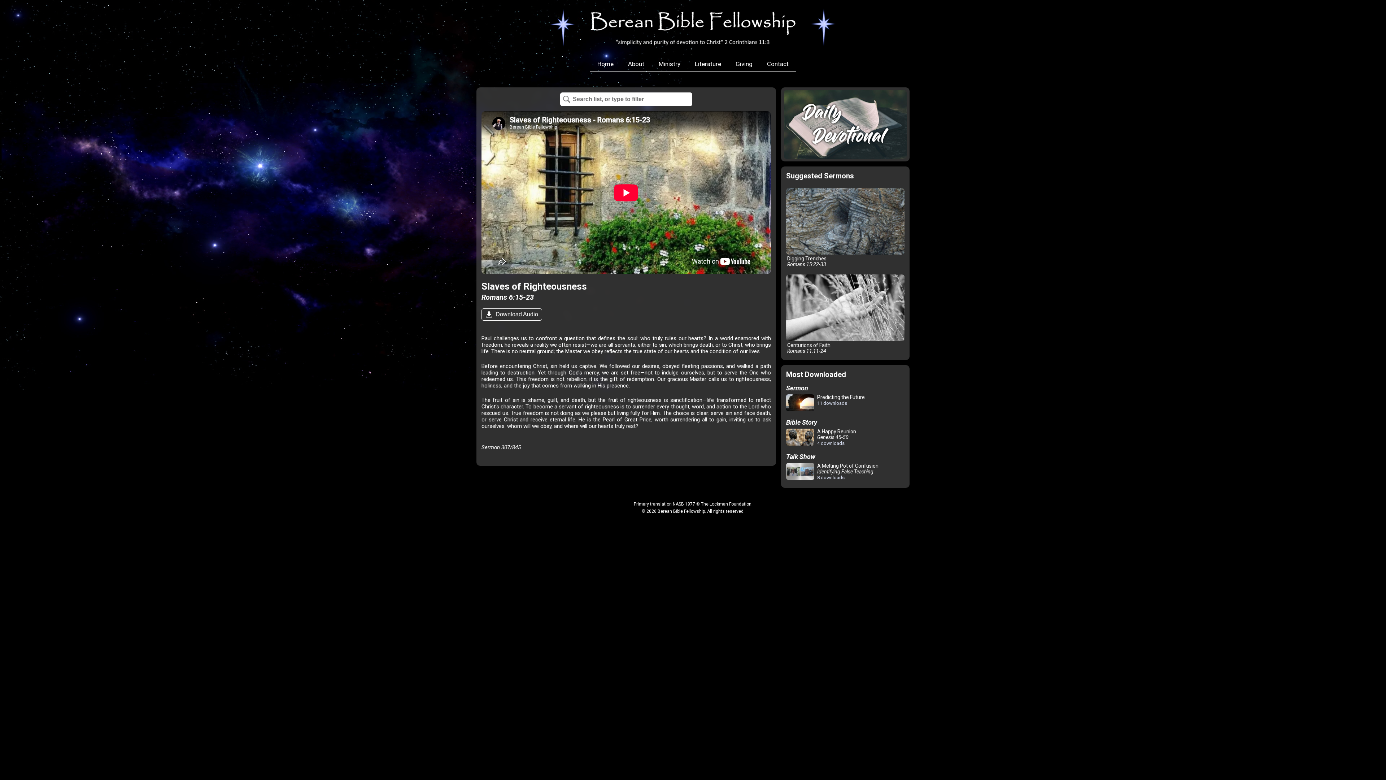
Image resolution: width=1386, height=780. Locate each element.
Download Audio (516, 314)
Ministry (669, 64)
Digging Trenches (806, 261)
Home (605, 64)
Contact (778, 64)
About (636, 64)
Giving (744, 64)
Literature (708, 64)
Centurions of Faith (808, 348)
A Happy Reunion (836, 437)
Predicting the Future (840, 400)
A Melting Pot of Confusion (847, 471)
